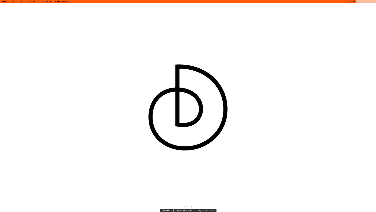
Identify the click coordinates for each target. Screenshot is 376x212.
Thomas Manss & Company (11, 1)
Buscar (357, 1)
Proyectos (27, 1)
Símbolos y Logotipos (40, 1)
